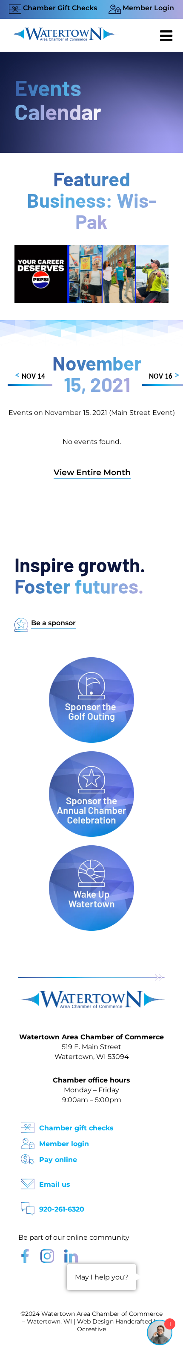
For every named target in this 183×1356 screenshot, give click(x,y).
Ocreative (91, 1329)
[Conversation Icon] (27, 1206)
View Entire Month (92, 472)
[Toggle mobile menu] (167, 35)
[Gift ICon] (27, 1125)
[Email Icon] (27, 1181)
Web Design (95, 1321)
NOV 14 (30, 376)
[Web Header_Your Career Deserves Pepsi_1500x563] (91, 249)
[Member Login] (27, 1141)
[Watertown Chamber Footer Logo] (91, 995)
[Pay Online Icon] (27, 1157)
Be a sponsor (53, 623)
